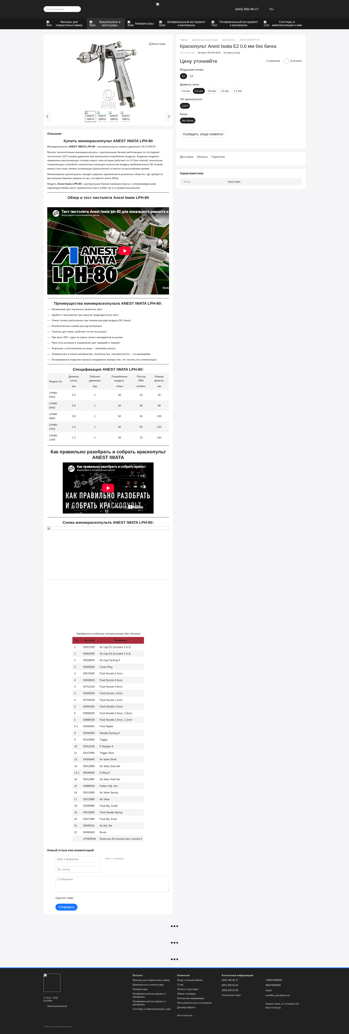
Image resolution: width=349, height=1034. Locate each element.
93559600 (89, 666)
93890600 (89, 713)
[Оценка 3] (91, 898)
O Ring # (105, 772)
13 (75, 766)
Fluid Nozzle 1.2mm (111, 699)
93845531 (89, 825)
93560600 (89, 693)
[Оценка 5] (102, 898)
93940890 (89, 733)
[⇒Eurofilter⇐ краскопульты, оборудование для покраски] (52, 982)
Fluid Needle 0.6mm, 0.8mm (116, 713)
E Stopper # (106, 746)
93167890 (89, 752)
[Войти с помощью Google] (133, 859)
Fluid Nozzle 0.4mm (111, 673)
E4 (191, 76)
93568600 (89, 680)
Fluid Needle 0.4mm (111, 706)
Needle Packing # (110, 733)
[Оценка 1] (79, 898)
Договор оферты (186, 1007)
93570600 (89, 673)
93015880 (89, 812)
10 (75, 746)
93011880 (89, 779)
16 (75, 792)
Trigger (104, 739)
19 (75, 812)
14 (75, 779)
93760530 (89, 699)
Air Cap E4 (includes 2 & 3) (115, 653)
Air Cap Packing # (110, 660)
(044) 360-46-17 (247, 9)
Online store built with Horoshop (58, 1026)
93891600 (89, 706)
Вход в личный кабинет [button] (190, 980)
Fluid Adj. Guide (109, 805)
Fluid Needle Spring (111, 812)
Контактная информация (190, 998)
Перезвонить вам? (231, 995)
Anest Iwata (234, 181)
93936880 (89, 805)
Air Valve (105, 799)
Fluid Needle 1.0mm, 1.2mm (116, 719)
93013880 (89, 799)
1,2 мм (238, 90)
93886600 (89, 719)
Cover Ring (106, 666)
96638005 (89, 772)
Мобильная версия (57, 1006)
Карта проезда (273, 1007)
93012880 (89, 792)
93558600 (89, 660)
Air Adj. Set (106, 825)
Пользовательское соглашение (194, 1002)
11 (75, 752)
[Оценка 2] (85, 898)
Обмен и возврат (186, 993)
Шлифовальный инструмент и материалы (186, 23)
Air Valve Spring (109, 792)
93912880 (89, 766)
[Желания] (283, 9)
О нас (180, 984)
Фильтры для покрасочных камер (69, 23)
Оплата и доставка (187, 989)
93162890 (89, 739)
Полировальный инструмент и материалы (238, 23)
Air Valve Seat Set (110, 766)
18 (75, 805)
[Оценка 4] (97, 898)
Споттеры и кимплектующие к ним (287, 23)
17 (75, 799)
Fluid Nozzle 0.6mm (111, 680)
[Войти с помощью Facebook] (127, 859)
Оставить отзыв (232, 52)
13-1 (76, 772)
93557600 (89, 647)
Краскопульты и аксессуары (109, 23)
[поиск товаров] (78, 9)
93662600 (89, 653)
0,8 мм (212, 90)
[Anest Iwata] (157, 43)
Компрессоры (144, 23)
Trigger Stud (107, 752)
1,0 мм (225, 90)
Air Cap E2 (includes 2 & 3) (115, 647)
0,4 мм (186, 90)
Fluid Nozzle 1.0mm (111, 693)
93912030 (89, 746)
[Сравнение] (293, 9)
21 (75, 825)
